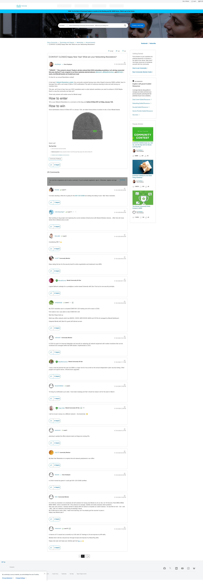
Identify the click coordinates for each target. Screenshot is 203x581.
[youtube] (182, 568)
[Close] (44, 573)
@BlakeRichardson (108, 72)
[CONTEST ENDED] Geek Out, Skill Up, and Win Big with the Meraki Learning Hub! (143, 144)
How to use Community (139, 68)
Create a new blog (137, 25)
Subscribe (153, 43)
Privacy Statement (7, 578)
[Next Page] (88, 556)
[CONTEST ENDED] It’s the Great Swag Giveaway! (142, 176)
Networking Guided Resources (141, 103)
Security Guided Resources (140, 107)
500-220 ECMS (80, 195)
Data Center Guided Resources (141, 99)
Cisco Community (52, 42)
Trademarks (64, 573)
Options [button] (124, 63)
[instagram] (188, 568)
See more (135, 114)
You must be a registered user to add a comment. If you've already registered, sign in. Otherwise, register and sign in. (83, 181)
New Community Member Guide (142, 72)
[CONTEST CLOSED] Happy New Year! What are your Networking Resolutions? (83, 57)
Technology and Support (67, 42)
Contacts (12, 567)
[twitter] (170, 568)
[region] (23, 576)
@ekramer (99, 72)
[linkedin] (176, 568)
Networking (80, 42)
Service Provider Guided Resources (143, 111)
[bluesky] (194, 568)
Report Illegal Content (82, 573)
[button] (87, 126)
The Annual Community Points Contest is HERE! (141, 207)
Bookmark (144, 43)
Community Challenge (55, 158)
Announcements (90, 42)
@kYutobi (120, 72)
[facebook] (164, 568)
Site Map (72, 573)
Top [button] (4, 562)
